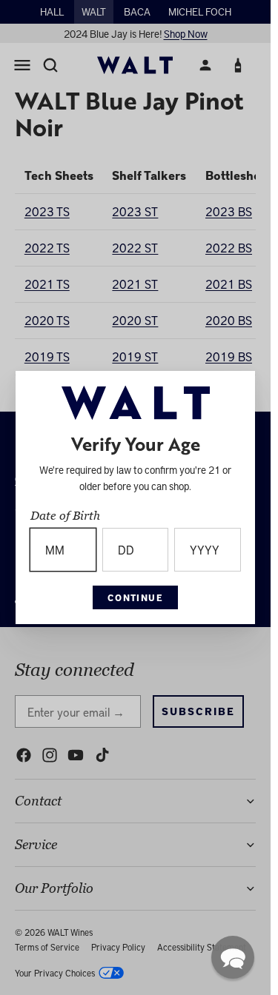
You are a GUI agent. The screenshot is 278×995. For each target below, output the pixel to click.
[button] (232, 957)
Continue (135, 597)
